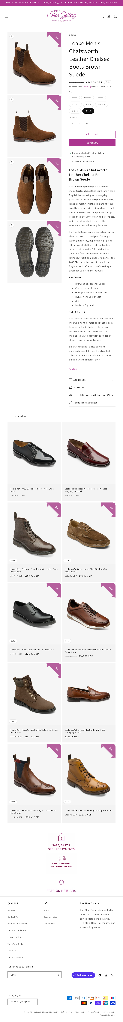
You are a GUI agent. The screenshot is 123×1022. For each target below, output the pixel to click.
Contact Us (13, 917)
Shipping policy (110, 1012)
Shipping (87, 87)
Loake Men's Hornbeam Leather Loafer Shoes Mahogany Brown (85, 731)
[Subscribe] (58, 974)
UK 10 (76, 111)
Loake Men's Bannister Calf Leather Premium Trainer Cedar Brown (88, 650)
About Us (48, 910)
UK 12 (88, 111)
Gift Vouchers (50, 923)
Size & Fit (12, 950)
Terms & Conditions (17, 930)
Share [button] (74, 368)
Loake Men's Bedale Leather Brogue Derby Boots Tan (88, 810)
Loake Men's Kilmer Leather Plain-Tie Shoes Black (32, 649)
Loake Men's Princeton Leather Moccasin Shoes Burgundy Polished (86, 490)
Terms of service (94, 1012)
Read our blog (50, 917)
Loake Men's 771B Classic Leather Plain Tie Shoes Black (32, 490)
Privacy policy (80, 1012)
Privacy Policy (14, 937)
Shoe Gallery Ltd (36, 1012)
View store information (83, 161)
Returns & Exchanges (17, 923)
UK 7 (76, 98)
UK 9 (90, 105)
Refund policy (66, 1012)
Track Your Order (16, 944)
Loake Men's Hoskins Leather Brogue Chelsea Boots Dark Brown (33, 811)
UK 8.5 (77, 105)
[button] (6, 16)
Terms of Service (15, 957)
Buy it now (92, 142)
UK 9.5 (103, 105)
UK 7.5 (89, 98)
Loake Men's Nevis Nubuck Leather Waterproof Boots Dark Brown (33, 731)
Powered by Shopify (50, 1012)
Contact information (108, 1015)
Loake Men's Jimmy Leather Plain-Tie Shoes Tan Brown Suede (86, 570)
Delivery (11, 910)
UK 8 (102, 98)
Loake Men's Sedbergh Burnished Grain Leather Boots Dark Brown (34, 570)
